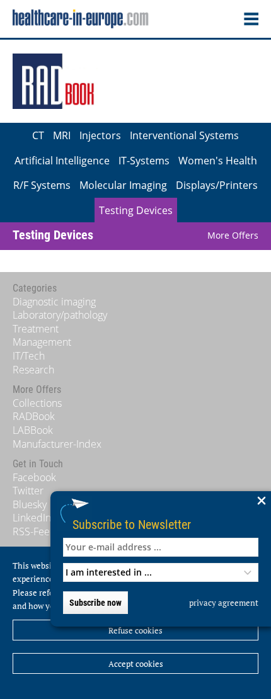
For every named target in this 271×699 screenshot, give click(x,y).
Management (42, 342)
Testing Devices (136, 210)
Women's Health (217, 161)
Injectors (100, 135)
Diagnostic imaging (54, 302)
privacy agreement (223, 602)
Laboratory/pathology (60, 315)
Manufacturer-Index (57, 444)
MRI (62, 135)
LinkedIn (32, 518)
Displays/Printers (217, 185)
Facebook (34, 477)
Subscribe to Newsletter (131, 524)
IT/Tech (29, 356)
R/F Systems (42, 185)
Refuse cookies (135, 630)
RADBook (34, 416)
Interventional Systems (184, 135)
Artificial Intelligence (62, 161)
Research (33, 370)
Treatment (36, 329)
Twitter (28, 490)
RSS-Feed (34, 531)
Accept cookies (135, 663)
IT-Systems (144, 161)
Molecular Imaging (123, 185)
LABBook (33, 430)
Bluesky (30, 504)
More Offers (232, 235)
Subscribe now (95, 603)
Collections (37, 403)
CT (38, 135)
